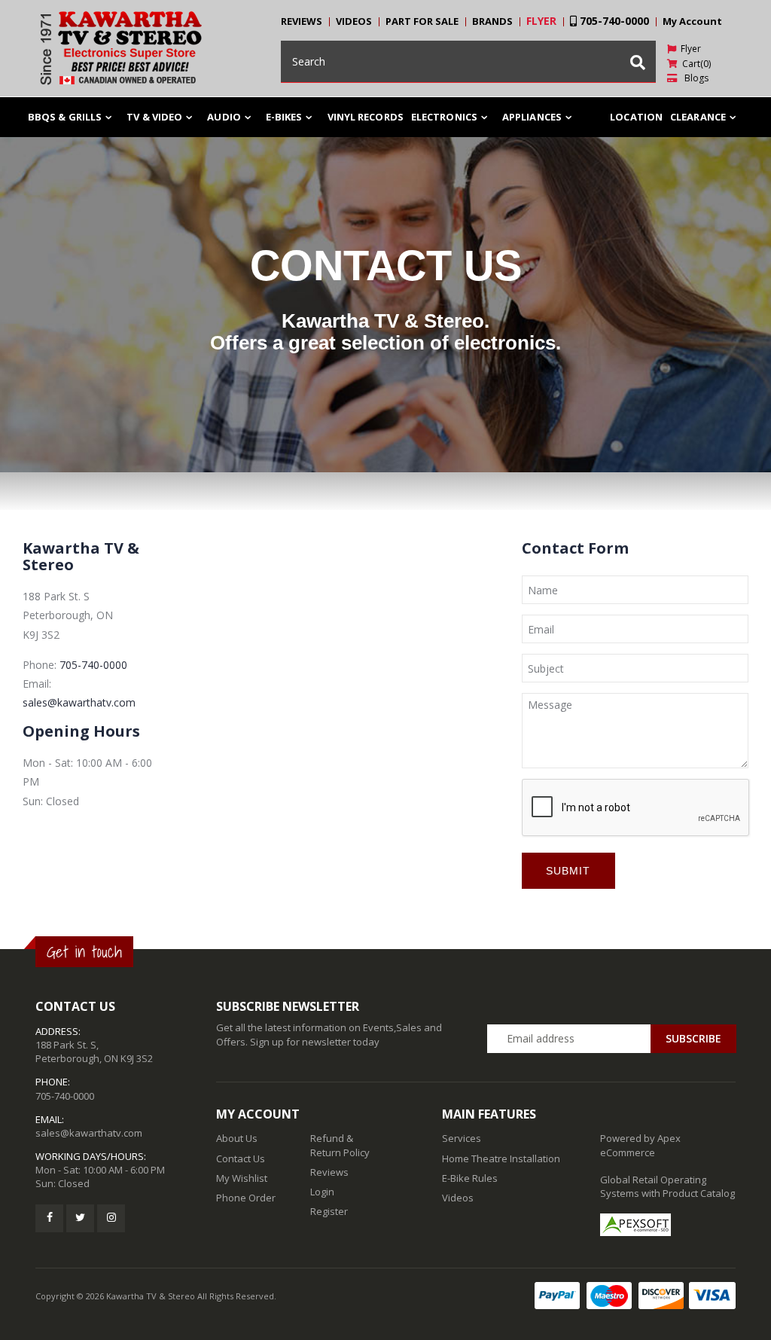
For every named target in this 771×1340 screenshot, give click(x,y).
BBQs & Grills (65, 117)
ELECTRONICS (444, 117)
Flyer (688, 48)
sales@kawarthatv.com (79, 702)
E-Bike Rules (470, 1178)
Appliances (532, 117)
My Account (692, 21)
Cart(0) (694, 63)
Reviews (329, 1172)
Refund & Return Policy (340, 1144)
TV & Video (154, 117)
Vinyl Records (366, 117)
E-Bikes (284, 117)
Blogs (693, 78)
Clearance (698, 117)
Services (461, 1138)
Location (636, 117)
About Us (237, 1138)
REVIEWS (301, 21)
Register (329, 1211)
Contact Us (240, 1158)
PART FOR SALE (422, 21)
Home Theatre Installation (501, 1158)
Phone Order (246, 1197)
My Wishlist (241, 1178)
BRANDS (492, 21)
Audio (224, 117)
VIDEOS (354, 21)
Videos (458, 1197)
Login (322, 1191)
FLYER (541, 21)
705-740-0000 (613, 21)
